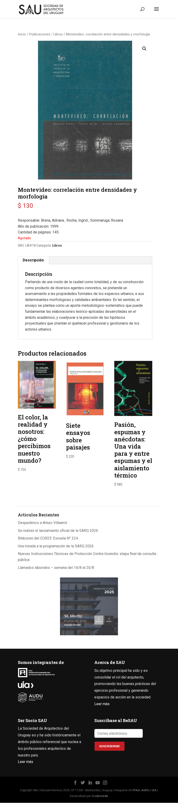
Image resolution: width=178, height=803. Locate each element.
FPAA (136, 790)
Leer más (102, 704)
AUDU (145, 790)
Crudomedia (100, 796)
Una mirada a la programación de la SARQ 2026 (56, 546)
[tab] (33, 260)
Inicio (22, 34)
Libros (58, 34)
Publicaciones (39, 34)
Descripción (33, 260)
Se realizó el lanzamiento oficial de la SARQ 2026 (58, 530)
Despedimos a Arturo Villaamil (42, 523)
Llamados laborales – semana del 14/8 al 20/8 (56, 567)
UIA (154, 790)
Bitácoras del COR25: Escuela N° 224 (48, 538)
